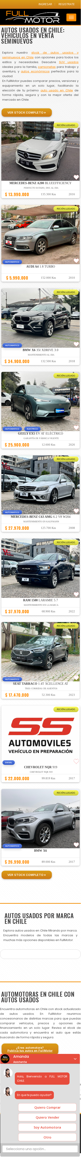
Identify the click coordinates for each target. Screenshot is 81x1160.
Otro (47, 1137)
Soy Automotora (47, 1127)
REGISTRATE (67, 4)
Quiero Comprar (47, 1107)
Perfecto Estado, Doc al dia (41, 188)
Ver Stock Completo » (26, 112)
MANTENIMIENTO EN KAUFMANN (41, 521)
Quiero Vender (47, 1117)
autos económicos (35, 71)
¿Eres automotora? (30, 1049)
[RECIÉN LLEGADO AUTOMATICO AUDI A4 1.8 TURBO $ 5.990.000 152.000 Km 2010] (40, 283)
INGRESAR (45, 4)
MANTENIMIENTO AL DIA (41, 355)
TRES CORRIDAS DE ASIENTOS (41, 688)
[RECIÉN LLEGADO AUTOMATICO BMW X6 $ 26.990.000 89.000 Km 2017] (40, 867)
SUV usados (69, 62)
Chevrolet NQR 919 (41, 772)
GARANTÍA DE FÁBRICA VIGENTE (41, 438)
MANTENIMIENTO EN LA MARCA (41, 605)
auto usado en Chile (57, 90)
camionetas (47, 67)
